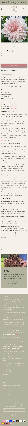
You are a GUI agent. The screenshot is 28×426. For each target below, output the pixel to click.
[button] (1, 8)
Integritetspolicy (6, 394)
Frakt (5, 55)
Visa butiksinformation (7, 74)
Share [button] (4, 249)
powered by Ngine (17, 423)
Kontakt (4, 382)
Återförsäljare (6, 398)
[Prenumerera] (23, 410)
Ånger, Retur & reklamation (9, 391)
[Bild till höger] (16, 46)
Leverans (5, 388)
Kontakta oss (5, 374)
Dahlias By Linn (12, 423)
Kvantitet (2, 58)
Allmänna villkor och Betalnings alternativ (12, 385)
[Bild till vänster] (11, 46)
